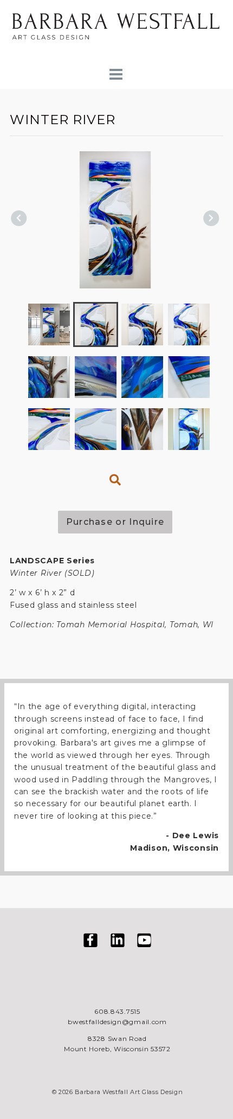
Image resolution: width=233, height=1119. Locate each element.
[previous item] (19, 220)
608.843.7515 (117, 1011)
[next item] (211, 220)
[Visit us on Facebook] (90, 942)
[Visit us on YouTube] (144, 942)
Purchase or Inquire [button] (115, 522)
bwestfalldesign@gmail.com (117, 1022)
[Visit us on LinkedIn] (118, 942)
